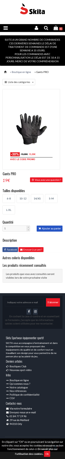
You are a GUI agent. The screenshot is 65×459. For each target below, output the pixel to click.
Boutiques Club (17, 366)
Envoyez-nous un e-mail (23, 412)
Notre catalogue (18, 387)
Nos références (17, 390)
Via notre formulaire (21, 408)
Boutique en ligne (19, 380)
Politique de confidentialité (24, 394)
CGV (12, 398)
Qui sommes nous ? (19, 383)
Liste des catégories (19, 82)
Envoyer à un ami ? (32, 249)
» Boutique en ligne (20, 71)
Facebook (11, 249)
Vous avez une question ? (47, 179)
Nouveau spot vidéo (20, 369)
